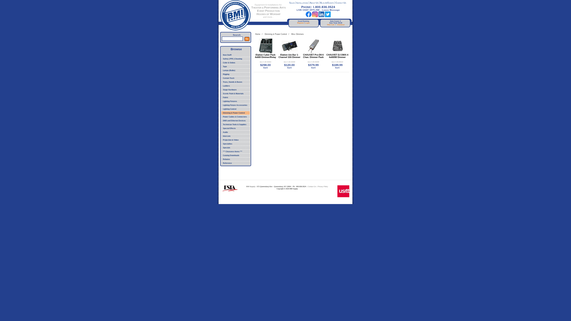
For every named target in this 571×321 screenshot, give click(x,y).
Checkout (341, 25)
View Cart (330, 25)
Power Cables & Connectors (235, 117)
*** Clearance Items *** (232, 152)
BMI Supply (250, 186)
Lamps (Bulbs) (229, 70)
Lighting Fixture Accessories (235, 105)
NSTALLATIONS (302, 3)
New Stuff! (227, 55)
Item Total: (333, 23)
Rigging (226, 74)
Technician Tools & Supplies (234, 124)
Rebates (226, 159)
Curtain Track (228, 78)
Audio (225, 132)
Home (257, 34)
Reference (227, 163)
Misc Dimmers (297, 34)
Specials (226, 148)
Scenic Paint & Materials (233, 94)
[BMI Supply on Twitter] (328, 16)
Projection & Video (231, 140)
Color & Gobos (229, 63)
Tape (225, 67)
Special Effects (229, 128)
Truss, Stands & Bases (232, 82)
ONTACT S (340, 3)
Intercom (226, 136)
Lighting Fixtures (230, 101)
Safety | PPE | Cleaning (232, 59)
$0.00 (340, 23)
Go (247, 39)
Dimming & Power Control (234, 113)
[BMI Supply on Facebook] (309, 16)
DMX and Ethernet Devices (234, 121)
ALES (292, 3)
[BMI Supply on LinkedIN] (321, 16)
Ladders (226, 86)
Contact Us (312, 186)
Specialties (227, 144)
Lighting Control (229, 109)
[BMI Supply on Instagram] (315, 16)
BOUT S (314, 3)
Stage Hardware (230, 90)
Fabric (225, 97)
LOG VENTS (327, 3)
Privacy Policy (323, 186)
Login (307, 23)
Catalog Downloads (231, 155)
